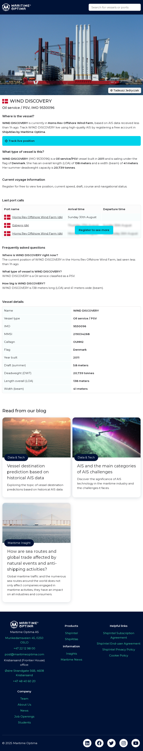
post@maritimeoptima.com (24, 654)
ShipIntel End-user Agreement (118, 643)
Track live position (22, 141)
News (24, 710)
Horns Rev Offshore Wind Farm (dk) (37, 217)
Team (24, 698)
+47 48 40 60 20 (24, 681)
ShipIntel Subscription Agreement (118, 635)
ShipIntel (71, 633)
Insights (71, 653)
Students (24, 722)
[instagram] (123, 743)
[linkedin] (87, 743)
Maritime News (71, 659)
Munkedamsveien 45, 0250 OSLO (24, 640)
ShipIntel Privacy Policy (118, 649)
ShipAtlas (71, 639)
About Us (24, 704)
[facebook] (99, 743)
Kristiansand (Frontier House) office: (24, 662)
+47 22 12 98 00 (24, 648)
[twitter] (111, 743)
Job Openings (24, 716)
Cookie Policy (118, 655)
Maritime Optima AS (24, 632)
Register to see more (94, 230)
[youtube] (135, 743)
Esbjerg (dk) (20, 225)
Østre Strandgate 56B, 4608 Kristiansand (24, 673)
